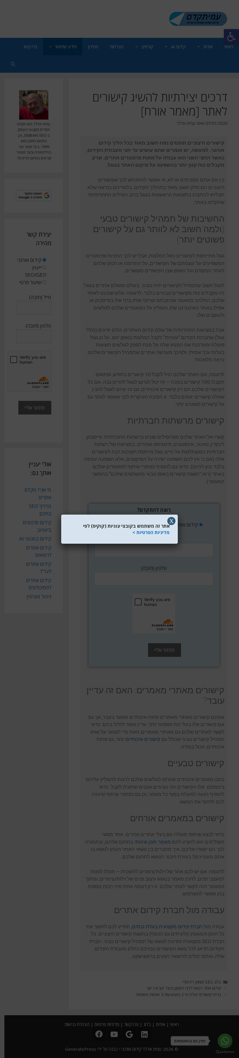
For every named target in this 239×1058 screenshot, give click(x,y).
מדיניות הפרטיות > (151, 532)
